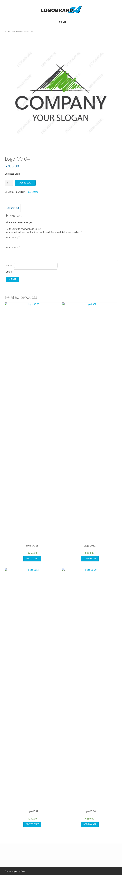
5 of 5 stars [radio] (25, 241)
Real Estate (17, 31)
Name (10, 265)
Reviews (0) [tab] (13, 207)
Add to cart (25, 183)
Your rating (13, 237)
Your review (13, 247)
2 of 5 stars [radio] (12, 241)
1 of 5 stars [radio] (8, 241)
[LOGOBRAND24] (61, 9)
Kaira (22, 871)
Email (10, 271)
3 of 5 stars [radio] (17, 241)
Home (7, 31)
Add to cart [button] (32, 558)
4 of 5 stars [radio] (21, 241)
